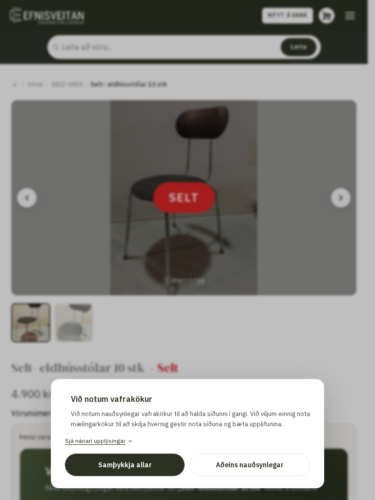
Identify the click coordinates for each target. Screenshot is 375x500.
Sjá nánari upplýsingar (95, 440)
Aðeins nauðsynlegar (250, 464)
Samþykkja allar (125, 464)
